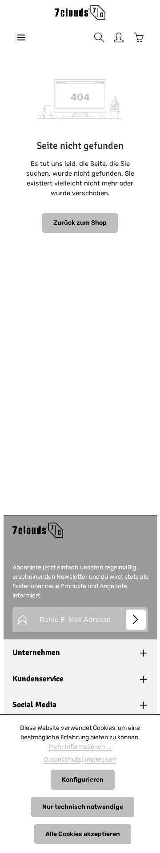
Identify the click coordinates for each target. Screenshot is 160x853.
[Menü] (21, 37)
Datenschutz (62, 759)
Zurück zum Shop (80, 223)
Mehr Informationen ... (80, 746)
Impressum (100, 759)
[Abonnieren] (136, 620)
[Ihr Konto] (119, 37)
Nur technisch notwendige (82, 807)
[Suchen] (99, 37)
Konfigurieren (83, 779)
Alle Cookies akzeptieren (82, 834)
